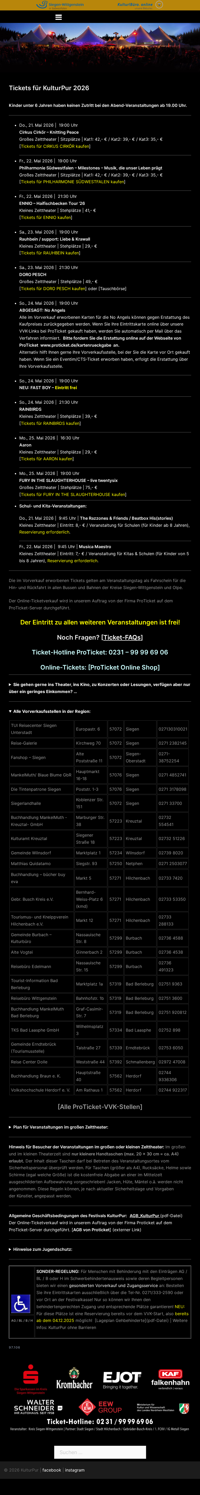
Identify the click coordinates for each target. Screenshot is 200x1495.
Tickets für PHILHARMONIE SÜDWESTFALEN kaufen (72, 181)
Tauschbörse (112, 288)
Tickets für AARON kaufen (46, 458)
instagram (75, 1470)
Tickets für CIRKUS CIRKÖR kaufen (55, 146)
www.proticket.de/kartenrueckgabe (75, 345)
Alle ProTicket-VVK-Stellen (100, 1107)
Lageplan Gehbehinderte (120, 1320)
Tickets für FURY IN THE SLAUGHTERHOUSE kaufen (73, 494)
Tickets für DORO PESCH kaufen (53, 288)
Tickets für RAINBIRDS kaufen (50, 423)
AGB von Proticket (91, 1229)
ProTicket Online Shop (124, 667)
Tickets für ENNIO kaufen (46, 217)
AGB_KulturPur (145, 1215)
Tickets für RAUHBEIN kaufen (50, 252)
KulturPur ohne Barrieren (72, 1327)
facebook (51, 1470)
